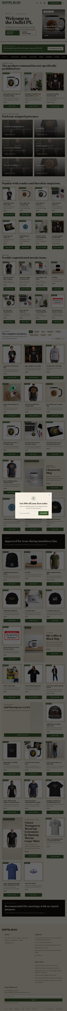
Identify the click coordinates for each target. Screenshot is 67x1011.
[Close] (49, 494)
